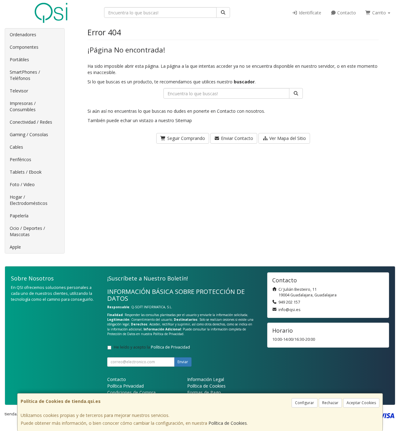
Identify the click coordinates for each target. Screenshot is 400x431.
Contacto (346, 13)
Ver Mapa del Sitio (287, 138)
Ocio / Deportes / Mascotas (27, 231)
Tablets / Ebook (26, 172)
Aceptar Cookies (361, 402)
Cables (16, 147)
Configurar (304, 402)
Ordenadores (23, 34)
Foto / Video (22, 184)
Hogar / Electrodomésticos (29, 200)
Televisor (19, 91)
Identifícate (309, 13)
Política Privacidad (125, 386)
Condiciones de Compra (131, 392)
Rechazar (330, 402)
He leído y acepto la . (152, 347)
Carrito (379, 13)
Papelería (19, 216)
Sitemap (183, 120)
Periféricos (20, 159)
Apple (15, 247)
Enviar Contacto (236, 138)
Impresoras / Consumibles (23, 106)
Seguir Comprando (185, 138)
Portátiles (19, 59)
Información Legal (205, 379)
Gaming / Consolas (29, 134)
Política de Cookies (227, 423)
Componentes (24, 47)
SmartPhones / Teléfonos (25, 75)
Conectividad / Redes (31, 122)
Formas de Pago (204, 392)
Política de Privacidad (168, 334)
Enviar (183, 361)
